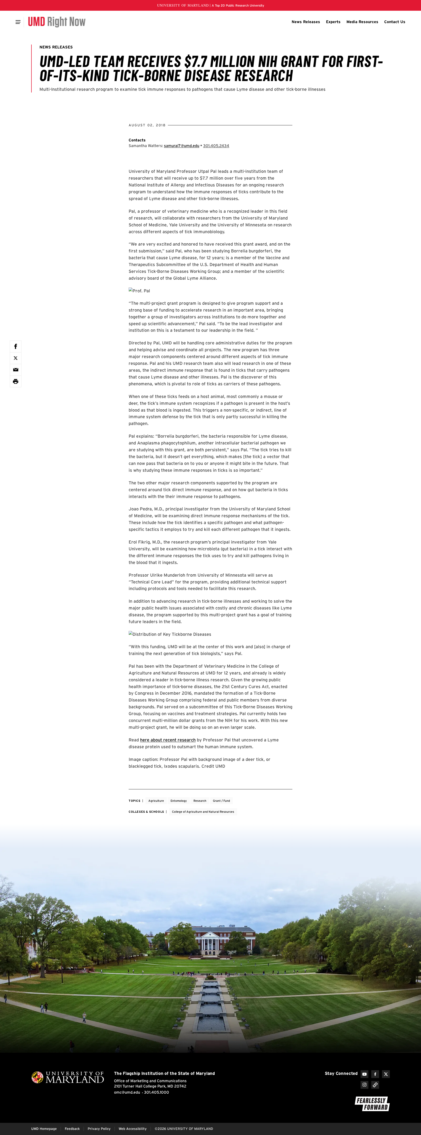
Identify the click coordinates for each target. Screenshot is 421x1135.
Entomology (179, 801)
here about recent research (168, 739)
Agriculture (156, 801)
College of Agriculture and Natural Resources (203, 811)
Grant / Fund (221, 801)
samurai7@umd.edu (181, 145)
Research (199, 801)
